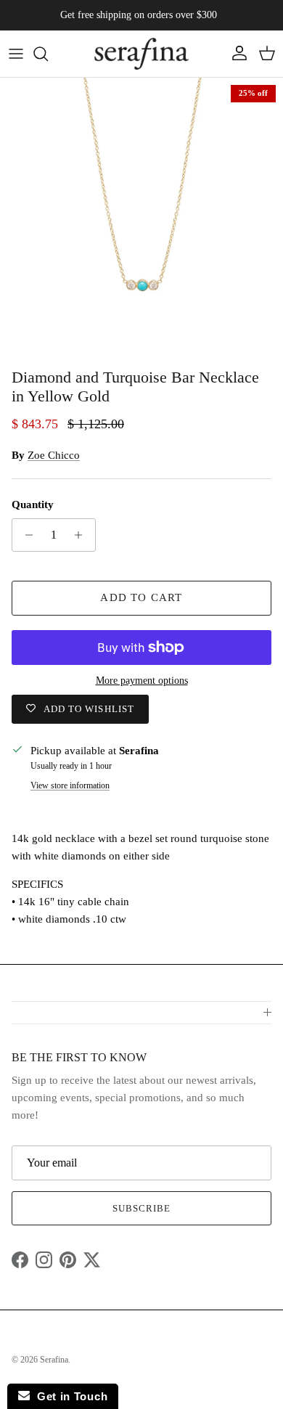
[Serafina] (141, 54)
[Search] (48, 54)
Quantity (33, 504)
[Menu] (16, 54)
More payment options (142, 680)
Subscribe (141, 1208)
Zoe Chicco (54, 455)
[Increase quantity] (82, 535)
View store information (70, 785)
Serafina (54, 1360)
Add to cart (141, 597)
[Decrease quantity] (25, 535)
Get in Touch (68, 1396)
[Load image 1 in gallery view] (141, 219)
